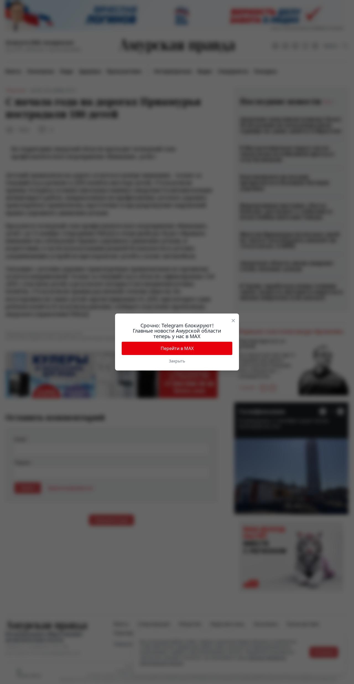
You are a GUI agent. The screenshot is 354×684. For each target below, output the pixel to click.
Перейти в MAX (177, 348)
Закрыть (177, 361)
